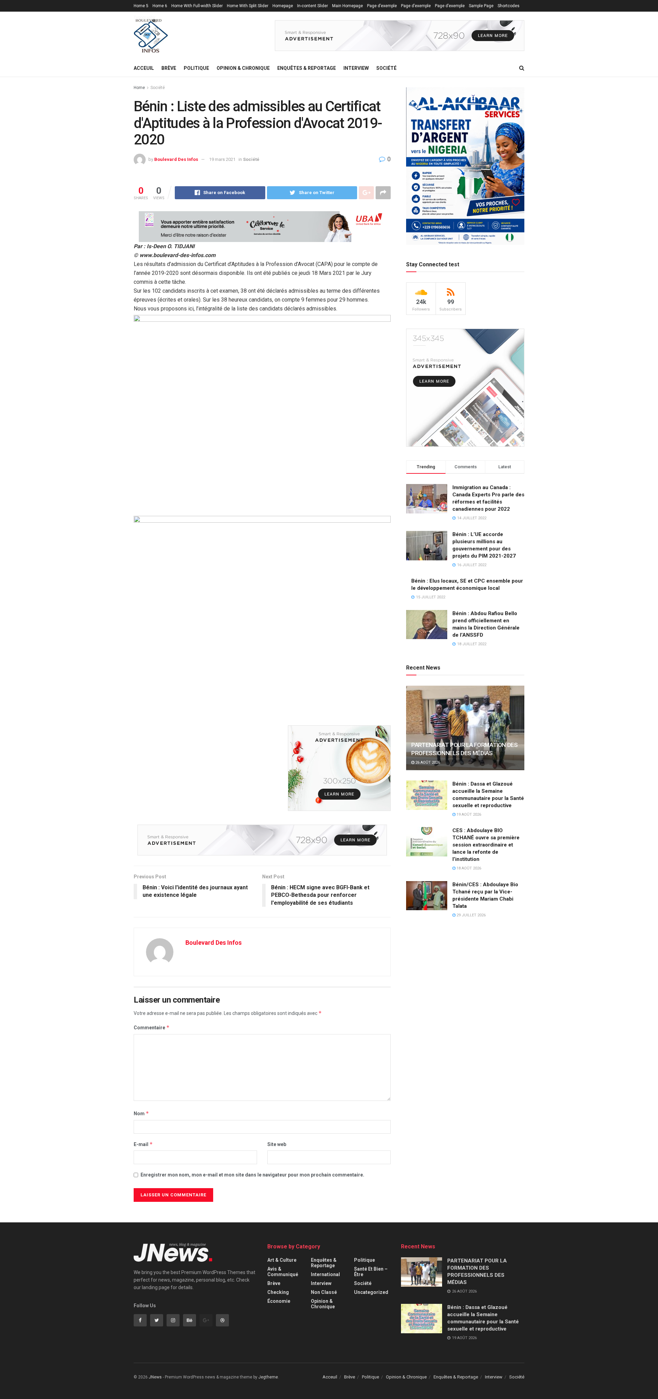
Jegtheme (268, 1377)
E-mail (143, 1144)
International (325, 1274)
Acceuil (144, 68)
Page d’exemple (382, 5)
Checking (278, 1292)
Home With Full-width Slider (197, 5)
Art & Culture (281, 1260)
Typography (144, 17)
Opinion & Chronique (243, 68)
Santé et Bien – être (371, 1271)
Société (386, 68)
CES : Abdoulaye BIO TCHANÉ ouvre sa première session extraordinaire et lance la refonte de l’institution (486, 844)
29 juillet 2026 (470, 915)
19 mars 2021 (222, 159)
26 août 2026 (427, 762)
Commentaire (152, 1027)
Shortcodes (509, 5)
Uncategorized (371, 1292)
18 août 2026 (468, 868)
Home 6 (160, 5)
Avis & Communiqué (282, 1271)
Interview (356, 68)
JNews (155, 1377)
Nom (141, 1113)
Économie (278, 1301)
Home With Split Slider (247, 5)
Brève (168, 68)
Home (139, 87)
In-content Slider (312, 5)
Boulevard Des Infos (176, 159)
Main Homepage (347, 5)
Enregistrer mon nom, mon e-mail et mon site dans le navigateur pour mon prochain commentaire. (252, 1175)
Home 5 (141, 5)
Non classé (324, 1292)
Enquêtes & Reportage (306, 68)
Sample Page (481, 5)
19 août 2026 (468, 814)
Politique (196, 68)
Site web (276, 1144)
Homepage (282, 5)
